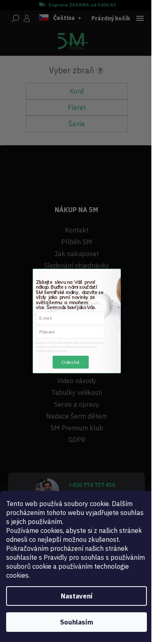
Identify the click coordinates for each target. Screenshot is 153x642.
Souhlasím (76, 622)
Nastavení (77, 596)
